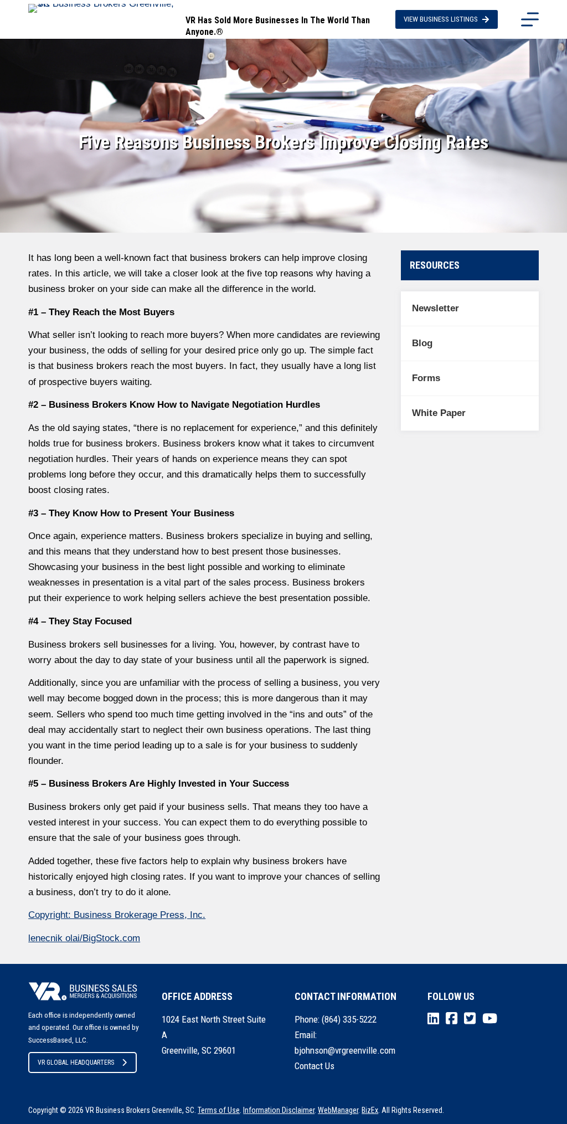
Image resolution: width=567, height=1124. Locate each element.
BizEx (370, 1110)
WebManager (338, 1110)
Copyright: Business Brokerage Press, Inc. (116, 915)
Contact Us (314, 1065)
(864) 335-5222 (349, 1019)
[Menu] (530, 19)
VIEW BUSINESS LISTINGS (441, 19)
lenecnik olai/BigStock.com (84, 938)
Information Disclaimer (279, 1110)
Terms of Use (219, 1110)
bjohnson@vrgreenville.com (345, 1050)
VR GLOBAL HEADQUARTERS (76, 1062)
